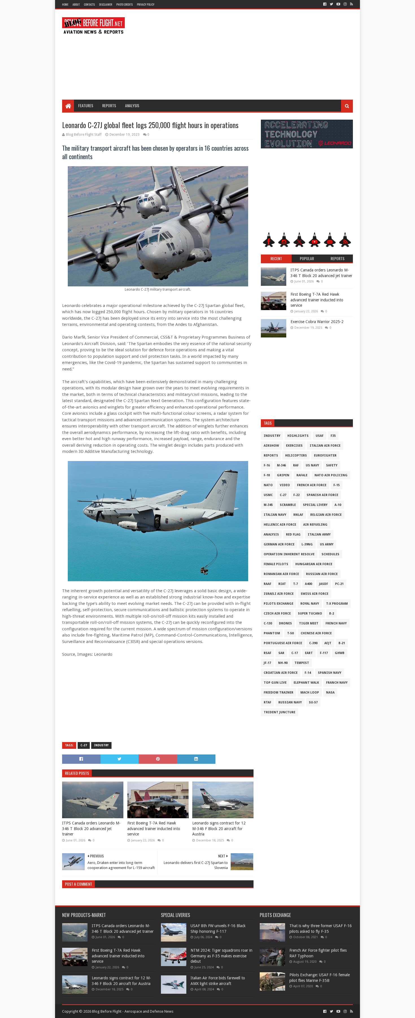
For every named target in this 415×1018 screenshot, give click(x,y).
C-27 (83, 745)
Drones (285, 623)
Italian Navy (275, 515)
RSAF (267, 653)
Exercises (294, 445)
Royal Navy (309, 603)
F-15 (336, 485)
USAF (320, 436)
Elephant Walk (306, 682)
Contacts (89, 4)
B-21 (341, 643)
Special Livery (315, 505)
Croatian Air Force (281, 673)
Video (285, 485)
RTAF (267, 702)
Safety (331, 465)
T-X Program (337, 603)
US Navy (312, 465)
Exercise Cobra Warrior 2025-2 (317, 321)
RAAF (267, 584)
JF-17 (267, 663)
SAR (281, 653)
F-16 (267, 465)
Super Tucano (310, 613)
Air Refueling (315, 524)
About (76, 4)
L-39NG (307, 544)
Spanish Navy (329, 673)
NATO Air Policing (331, 475)
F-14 (308, 673)
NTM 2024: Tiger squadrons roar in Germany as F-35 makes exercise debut (221, 956)
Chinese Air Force (316, 633)
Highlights (298, 436)
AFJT (327, 643)
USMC (268, 495)
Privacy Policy (145, 4)
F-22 (296, 495)
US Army (326, 544)
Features (85, 105)
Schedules (330, 554)
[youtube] (338, 4)
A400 (308, 584)
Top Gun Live (275, 682)
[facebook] (324, 4)
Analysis (132, 105)
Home (65, 4)
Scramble (288, 505)
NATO (268, 485)
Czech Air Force (277, 613)
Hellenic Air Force (280, 524)
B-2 (331, 613)
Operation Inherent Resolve (289, 554)
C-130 (268, 623)
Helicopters (296, 455)
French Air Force (311, 485)
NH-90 (282, 663)
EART (309, 653)
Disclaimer (105, 4)
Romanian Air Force (281, 574)
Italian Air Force (325, 445)
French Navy (336, 623)
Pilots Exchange (278, 603)
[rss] (351, 4)
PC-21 (339, 584)
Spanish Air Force (322, 495)
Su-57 (313, 702)
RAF (296, 465)
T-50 (290, 633)
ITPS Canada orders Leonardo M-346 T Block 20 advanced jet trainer (91, 828)
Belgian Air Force (326, 515)
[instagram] (345, 4)
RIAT (282, 584)
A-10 (338, 505)
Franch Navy (337, 682)
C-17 (294, 653)
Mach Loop (309, 692)
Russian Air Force (322, 574)
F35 (333, 436)
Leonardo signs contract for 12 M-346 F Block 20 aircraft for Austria (219, 828)
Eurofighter (325, 455)
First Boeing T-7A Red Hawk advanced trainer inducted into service (153, 828)
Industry (101, 745)
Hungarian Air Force (313, 564)
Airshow (271, 445)
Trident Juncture (279, 712)
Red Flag (293, 534)
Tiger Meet (308, 623)
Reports (109, 105)
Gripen (283, 475)
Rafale (301, 475)
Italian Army (319, 534)
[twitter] (331, 4)
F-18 (267, 475)
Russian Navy (290, 702)
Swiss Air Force (314, 594)
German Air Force (279, 544)
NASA (330, 692)
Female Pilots (276, 564)
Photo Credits (124, 4)
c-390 (313, 643)
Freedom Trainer (278, 692)
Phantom (272, 633)
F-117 (324, 653)
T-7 (295, 584)
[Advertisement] (250, 54)
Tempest (301, 663)
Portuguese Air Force (283, 643)
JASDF (323, 584)
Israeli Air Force (279, 594)
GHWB (339, 653)
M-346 (281, 465)
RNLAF (298, 515)
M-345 (268, 505)
